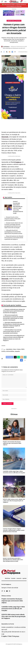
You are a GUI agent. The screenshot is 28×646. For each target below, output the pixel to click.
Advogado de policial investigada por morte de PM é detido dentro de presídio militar (13, 232)
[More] (15, 52)
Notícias (7, 578)
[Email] (9, 52)
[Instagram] (9, 591)
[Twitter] (4, 591)
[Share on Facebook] (4, 52)
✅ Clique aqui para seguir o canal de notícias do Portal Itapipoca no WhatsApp (14, 5)
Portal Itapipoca (6, 46)
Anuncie (18, 578)
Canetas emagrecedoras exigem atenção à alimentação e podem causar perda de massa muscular (13, 530)
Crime (14, 349)
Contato (13, 578)
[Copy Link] (25, 357)
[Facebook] (2, 591)
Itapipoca (18, 162)
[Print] (12, 52)
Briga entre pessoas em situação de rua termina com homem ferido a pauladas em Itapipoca (13, 238)
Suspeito (17, 351)
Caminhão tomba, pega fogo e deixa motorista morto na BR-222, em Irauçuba (14, 472)
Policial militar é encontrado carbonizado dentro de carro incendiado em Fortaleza (12, 331)
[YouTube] (7, 591)
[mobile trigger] (2, 1)
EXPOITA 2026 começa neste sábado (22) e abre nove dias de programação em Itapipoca (14, 501)
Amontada (10, 20)
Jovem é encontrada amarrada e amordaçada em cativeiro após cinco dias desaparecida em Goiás (13, 560)
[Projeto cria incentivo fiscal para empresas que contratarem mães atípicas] (14, 429)
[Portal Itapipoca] (14, 1)
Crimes (19, 349)
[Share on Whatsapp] (18, 357)
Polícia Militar (10, 351)
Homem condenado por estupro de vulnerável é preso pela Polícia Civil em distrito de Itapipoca (14, 311)
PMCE (22, 349)
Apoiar (24, 578)
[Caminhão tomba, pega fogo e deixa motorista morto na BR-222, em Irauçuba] (14, 459)
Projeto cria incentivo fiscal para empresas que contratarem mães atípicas (12, 443)
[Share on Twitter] (6, 52)
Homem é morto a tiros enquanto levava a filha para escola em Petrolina (12, 219)
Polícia (18, 20)
